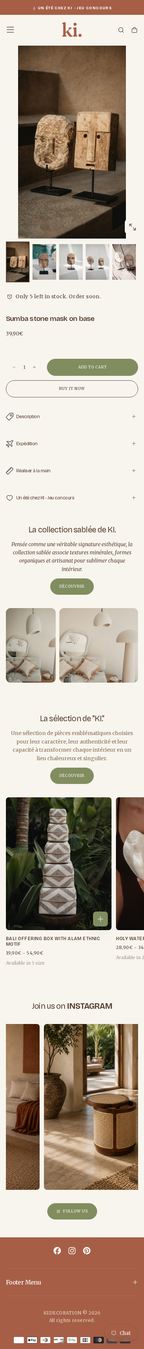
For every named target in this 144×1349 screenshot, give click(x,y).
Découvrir (72, 586)
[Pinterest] (86, 1250)
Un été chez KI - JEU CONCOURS (75, 8)
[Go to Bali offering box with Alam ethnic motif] (59, 863)
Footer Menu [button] (23, 1282)
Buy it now (72, 388)
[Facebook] (57, 1250)
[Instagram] (72, 1250)
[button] (10, 29)
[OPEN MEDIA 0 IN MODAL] (132, 227)
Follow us (75, 1211)
